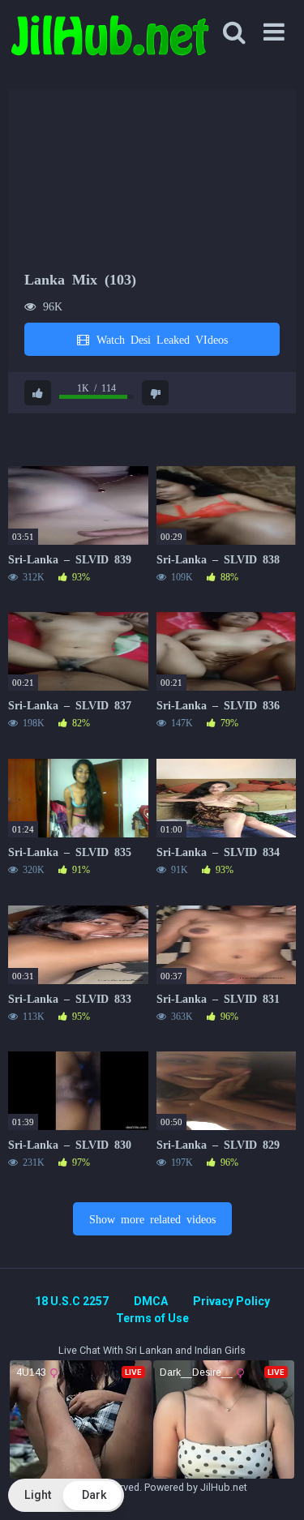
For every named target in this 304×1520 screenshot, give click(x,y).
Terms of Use (152, 1318)
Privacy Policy (231, 1301)
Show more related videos (152, 1218)
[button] (66, 1495)
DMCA (151, 1301)
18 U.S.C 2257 (72, 1301)
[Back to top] (274, 1487)
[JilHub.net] (109, 42)
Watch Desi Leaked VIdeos (159, 339)
